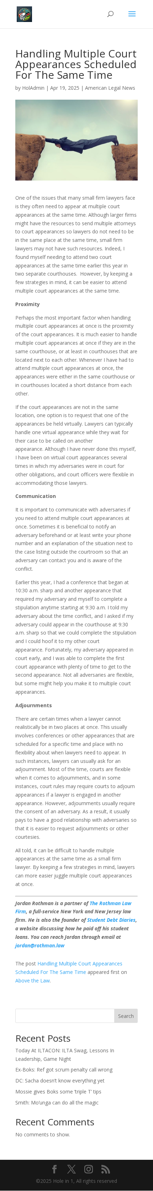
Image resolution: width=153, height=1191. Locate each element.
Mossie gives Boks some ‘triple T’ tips (58, 1091)
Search (126, 1016)
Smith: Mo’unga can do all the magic (57, 1102)
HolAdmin (33, 87)
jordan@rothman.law (39, 945)
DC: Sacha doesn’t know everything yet (60, 1080)
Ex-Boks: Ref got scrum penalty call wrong (63, 1069)
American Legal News (110, 87)
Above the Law (32, 980)
